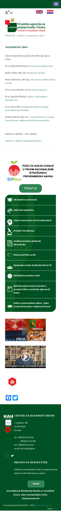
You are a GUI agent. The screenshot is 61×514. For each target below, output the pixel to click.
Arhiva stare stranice (43, 505)
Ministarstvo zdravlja (35, 73)
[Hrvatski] (48, 13)
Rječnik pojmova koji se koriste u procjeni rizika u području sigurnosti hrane (32, 289)
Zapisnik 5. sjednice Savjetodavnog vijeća (23, 141)
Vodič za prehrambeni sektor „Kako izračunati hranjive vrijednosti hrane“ (32, 305)
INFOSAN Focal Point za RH (27, 275)
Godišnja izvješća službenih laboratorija (27, 243)
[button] (56, 4)
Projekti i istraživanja (24, 231)
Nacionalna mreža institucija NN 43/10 (33, 265)
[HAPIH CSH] (25, 31)
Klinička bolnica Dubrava (36, 90)
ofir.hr (55, 509)
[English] (38, 13)
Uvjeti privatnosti (30, 498)
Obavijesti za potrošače (25, 200)
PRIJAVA (36, 484)
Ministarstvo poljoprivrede (41, 66)
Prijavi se (30, 188)
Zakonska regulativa (24, 210)
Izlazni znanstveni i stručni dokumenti (32, 220)
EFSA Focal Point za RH (25, 255)
